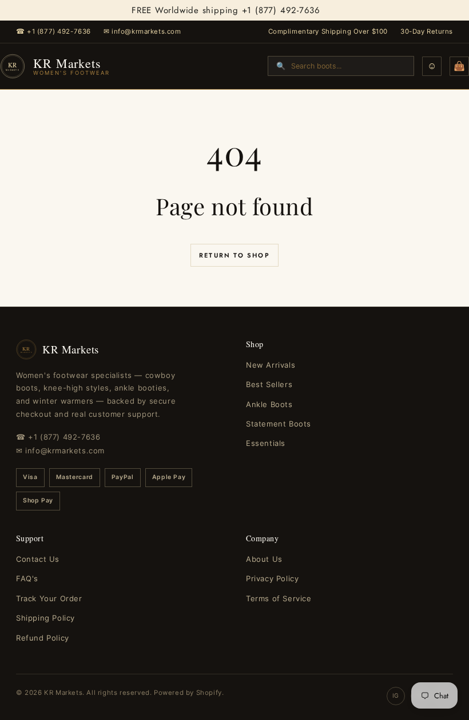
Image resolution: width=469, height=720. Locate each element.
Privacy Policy (272, 578)
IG (395, 695)
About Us (264, 559)
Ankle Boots (269, 404)
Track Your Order (49, 598)
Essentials (265, 443)
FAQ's (27, 578)
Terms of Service (279, 598)
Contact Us (37, 559)
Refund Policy (42, 637)
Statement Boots (278, 423)
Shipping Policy (45, 617)
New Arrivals (270, 364)
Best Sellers (269, 384)
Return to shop (234, 255)
